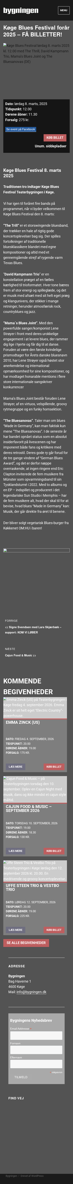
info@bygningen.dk (31, 992)
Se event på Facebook (20, 129)
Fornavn (15, 1043)
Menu (64, 10)
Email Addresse (21, 1029)
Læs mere (15, 766)
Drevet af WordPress (32, 1175)
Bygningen (11, 1175)
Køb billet (55, 138)
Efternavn (16, 1057)
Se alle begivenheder (26, 943)
